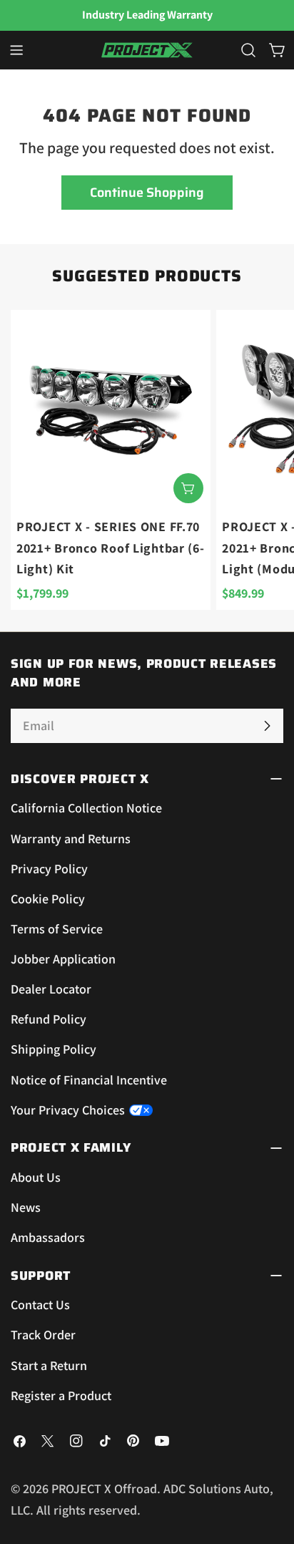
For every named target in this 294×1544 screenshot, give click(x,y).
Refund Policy (48, 1019)
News (26, 1207)
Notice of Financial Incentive (89, 1080)
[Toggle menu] (16, 50)
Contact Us (40, 1304)
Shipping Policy (53, 1049)
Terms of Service (57, 929)
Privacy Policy (49, 868)
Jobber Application (63, 959)
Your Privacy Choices (68, 1110)
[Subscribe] (267, 726)
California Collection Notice (86, 808)
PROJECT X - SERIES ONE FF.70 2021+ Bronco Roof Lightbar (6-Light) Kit (110, 547)
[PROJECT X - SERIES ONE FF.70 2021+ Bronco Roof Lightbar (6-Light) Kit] (111, 410)
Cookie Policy (48, 898)
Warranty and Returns (71, 838)
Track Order (43, 1334)
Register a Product (61, 1395)
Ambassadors (48, 1237)
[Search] (248, 50)
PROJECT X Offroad (104, 1488)
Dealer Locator (51, 989)
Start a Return (49, 1365)
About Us (36, 1177)
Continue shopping (147, 193)
